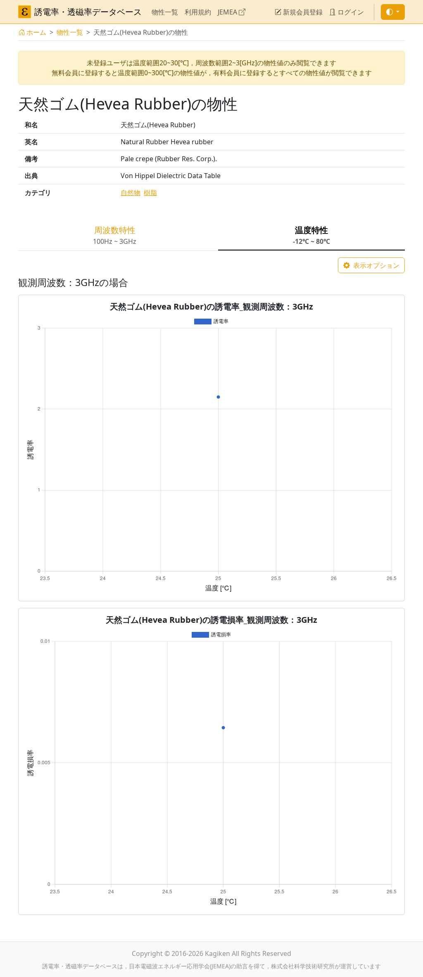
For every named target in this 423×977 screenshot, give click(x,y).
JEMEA (228, 12)
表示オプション (375, 265)
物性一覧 (165, 12)
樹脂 (150, 192)
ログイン (350, 12)
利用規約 (198, 12)
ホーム (36, 32)
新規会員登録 (302, 12)
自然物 (130, 192)
